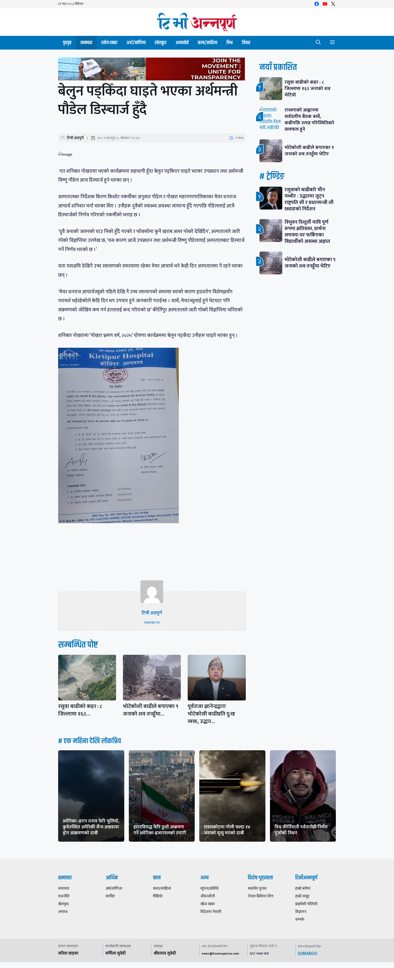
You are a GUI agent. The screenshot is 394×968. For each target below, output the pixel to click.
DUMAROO (307, 953)
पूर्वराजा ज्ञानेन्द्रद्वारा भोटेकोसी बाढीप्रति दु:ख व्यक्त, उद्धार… (211, 714)
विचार (246, 42)
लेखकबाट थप (152, 622)
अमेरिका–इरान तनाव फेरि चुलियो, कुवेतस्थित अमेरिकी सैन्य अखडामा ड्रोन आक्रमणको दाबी (91, 827)
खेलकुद (160, 42)
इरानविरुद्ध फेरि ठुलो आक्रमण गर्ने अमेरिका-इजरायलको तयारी (159, 830)
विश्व (229, 42)
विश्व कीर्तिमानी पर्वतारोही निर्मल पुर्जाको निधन (301, 830)
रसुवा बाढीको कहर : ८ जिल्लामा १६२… (80, 710)
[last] (152, 70)
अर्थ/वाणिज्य (136, 42)
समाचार (86, 42)
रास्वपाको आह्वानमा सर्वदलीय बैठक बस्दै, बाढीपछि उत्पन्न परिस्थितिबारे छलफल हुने (309, 119)
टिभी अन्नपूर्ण (75, 138)
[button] (318, 43)
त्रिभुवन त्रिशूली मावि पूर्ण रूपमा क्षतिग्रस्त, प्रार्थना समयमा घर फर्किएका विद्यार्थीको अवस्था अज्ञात (307, 232)
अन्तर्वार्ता (182, 42)
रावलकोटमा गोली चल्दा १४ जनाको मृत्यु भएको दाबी (227, 830)
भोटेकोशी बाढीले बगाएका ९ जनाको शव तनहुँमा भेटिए (309, 150)
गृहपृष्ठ (67, 42)
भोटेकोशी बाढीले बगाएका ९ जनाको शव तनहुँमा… (150, 710)
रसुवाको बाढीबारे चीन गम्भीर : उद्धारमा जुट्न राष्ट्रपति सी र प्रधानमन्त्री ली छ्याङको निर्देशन (309, 199)
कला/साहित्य (207, 42)
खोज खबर (109, 42)
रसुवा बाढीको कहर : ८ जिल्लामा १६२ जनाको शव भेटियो (307, 88)
